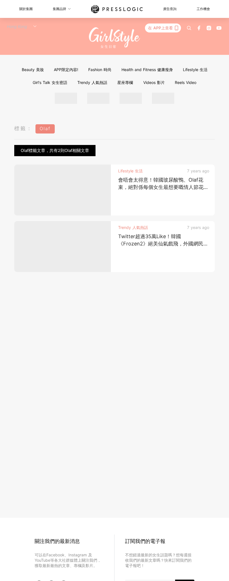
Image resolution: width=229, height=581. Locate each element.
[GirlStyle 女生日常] (114, 37)
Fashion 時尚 (99, 69)
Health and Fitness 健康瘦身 (147, 69)
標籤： (23, 128)
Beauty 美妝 (33, 69)
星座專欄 (125, 82)
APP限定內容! (66, 69)
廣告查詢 (169, 9)
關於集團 (26, 9)
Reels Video (185, 82)
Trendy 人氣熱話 (92, 82)
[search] (189, 28)
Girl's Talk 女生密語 (50, 82)
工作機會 (203, 9)
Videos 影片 (154, 82)
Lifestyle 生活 (195, 69)
